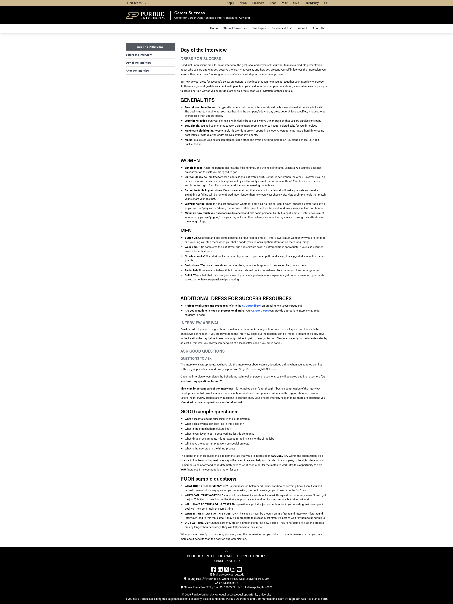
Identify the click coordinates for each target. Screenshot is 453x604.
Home (214, 28)
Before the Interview (139, 55)
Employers (259, 28)
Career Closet (260, 310)
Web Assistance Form (314, 599)
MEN (186, 230)
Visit (285, 3)
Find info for (134, 3)
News (243, 3)
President (258, 3)
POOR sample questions (208, 478)
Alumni (302, 28)
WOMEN (190, 160)
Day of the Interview (138, 62)
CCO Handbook (251, 305)
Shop (273, 3)
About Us (318, 28)
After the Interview (137, 70)
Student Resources (235, 28)
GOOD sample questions (208, 411)
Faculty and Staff (282, 28)
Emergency (312, 3)
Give (296, 3)
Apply (230, 3)
